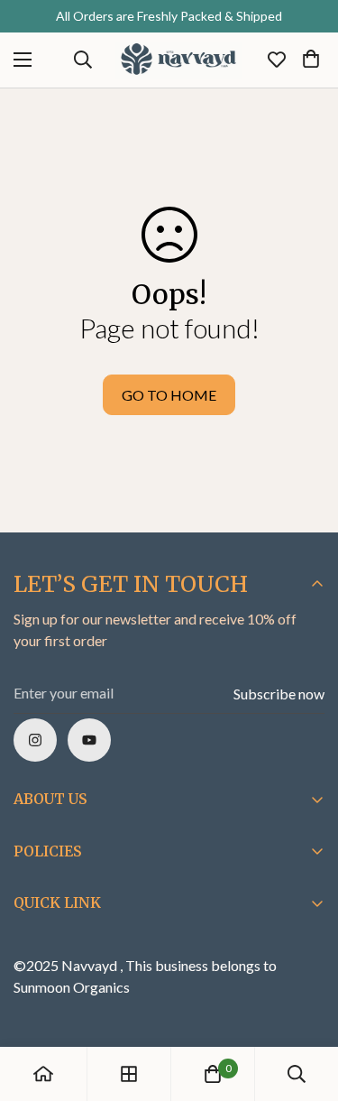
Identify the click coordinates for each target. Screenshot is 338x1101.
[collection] (129, 1074)
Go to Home (169, 394)
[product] (43, 1074)
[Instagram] (35, 740)
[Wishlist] (276, 59)
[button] (310, 59)
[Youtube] (89, 740)
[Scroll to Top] (306, 1005)
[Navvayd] (178, 60)
